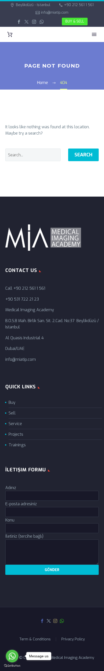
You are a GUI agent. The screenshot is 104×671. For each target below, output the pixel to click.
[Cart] (9, 34)
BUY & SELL (74, 21)
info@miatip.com (54, 12)
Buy (12, 402)
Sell (12, 413)
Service (15, 423)
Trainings (17, 445)
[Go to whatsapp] (12, 656)
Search (83, 155)
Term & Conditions (35, 639)
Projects (16, 434)
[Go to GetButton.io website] (12, 665)
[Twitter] (26, 22)
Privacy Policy (73, 639)
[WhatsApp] (41, 22)
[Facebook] (19, 22)
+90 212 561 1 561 (79, 5)
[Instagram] (34, 22)
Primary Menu (94, 34)
